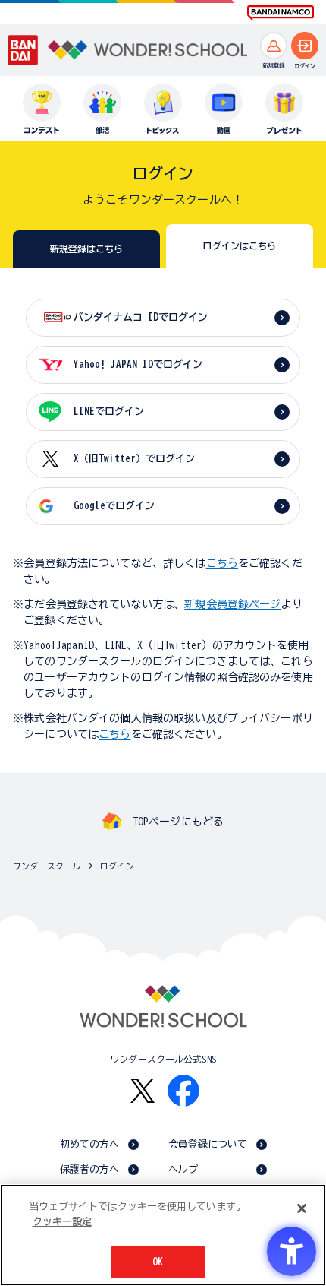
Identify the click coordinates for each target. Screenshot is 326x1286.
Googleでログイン (114, 506)
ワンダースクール (46, 866)
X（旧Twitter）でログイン (134, 459)
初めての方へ (90, 1144)
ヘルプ (183, 1169)
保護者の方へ (90, 1169)
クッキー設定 (62, 1222)
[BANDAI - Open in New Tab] (23, 50)
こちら (222, 563)
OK (157, 1262)
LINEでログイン (109, 412)
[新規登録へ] (273, 45)
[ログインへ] (304, 45)
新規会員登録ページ (232, 604)
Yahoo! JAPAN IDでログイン (138, 364)
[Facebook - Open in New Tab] (183, 1091)
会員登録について (208, 1144)
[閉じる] (301, 1208)
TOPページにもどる (178, 821)
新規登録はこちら (87, 248)
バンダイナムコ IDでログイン (141, 317)
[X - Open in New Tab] (142, 1091)
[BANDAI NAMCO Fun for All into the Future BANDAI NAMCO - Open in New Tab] (280, 13)
